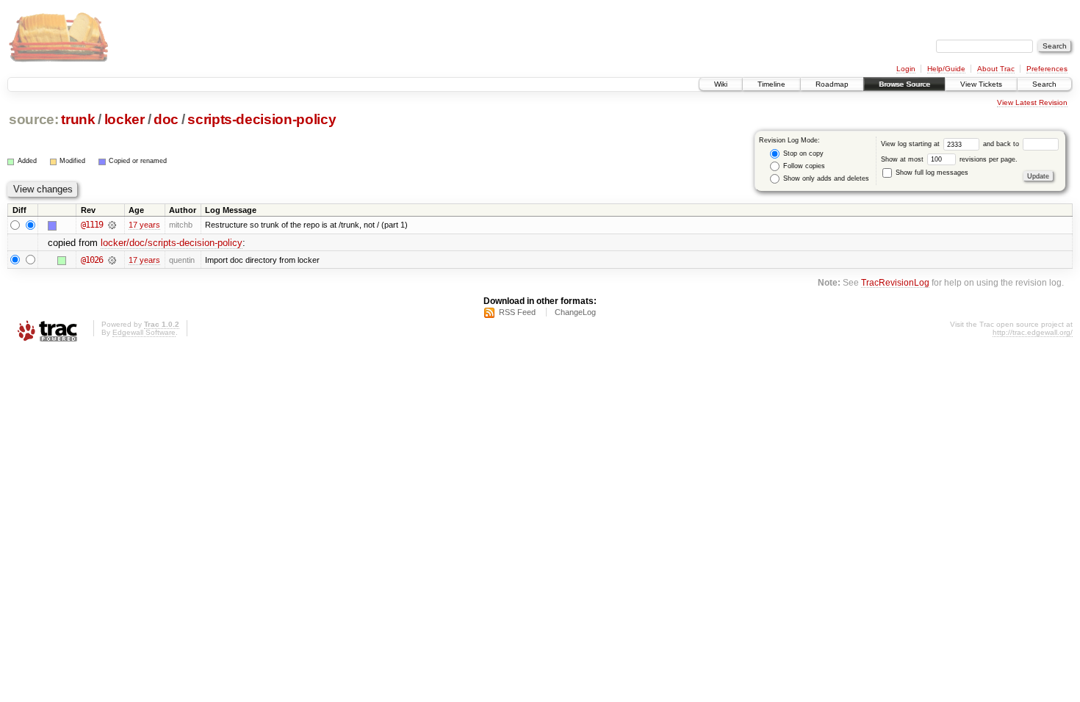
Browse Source (904, 84)
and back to (1002, 144)
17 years (144, 224)
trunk (78, 119)
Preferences (1047, 69)
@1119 (92, 225)
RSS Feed (517, 312)
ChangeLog (575, 312)
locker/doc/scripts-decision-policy (171, 242)
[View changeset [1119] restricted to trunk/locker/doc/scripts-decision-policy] (112, 225)
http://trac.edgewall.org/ (1033, 332)
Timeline (771, 84)
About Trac (996, 69)
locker (124, 119)
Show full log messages (930, 172)
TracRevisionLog (895, 282)
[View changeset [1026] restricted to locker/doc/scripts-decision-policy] (112, 260)
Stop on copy (802, 153)
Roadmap (832, 84)
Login (905, 69)
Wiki (720, 84)
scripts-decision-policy (261, 119)
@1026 (92, 260)
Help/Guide (946, 69)
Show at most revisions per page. (949, 159)
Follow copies (803, 166)
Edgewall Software (144, 332)
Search (1044, 84)
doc (166, 119)
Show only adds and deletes (825, 178)
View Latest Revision (1032, 102)
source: (34, 119)
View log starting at (911, 144)
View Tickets (981, 84)
